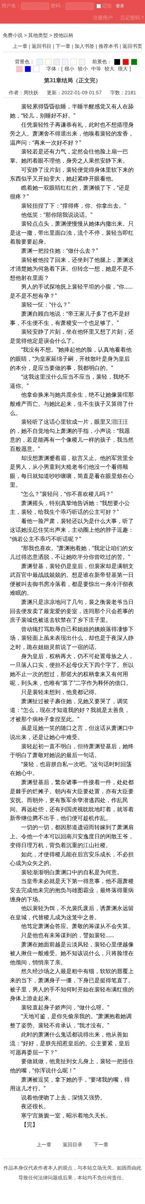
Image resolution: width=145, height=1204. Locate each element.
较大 (109, 68)
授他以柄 (63, 35)
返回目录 (72, 1144)
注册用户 (103, 17)
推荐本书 (108, 46)
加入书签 (84, 46)
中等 (96, 68)
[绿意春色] (82, 62)
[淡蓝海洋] (40, 62)
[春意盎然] (134, 62)
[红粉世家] (65, 62)
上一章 (20, 46)
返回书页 (132, 46)
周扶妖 (31, 92)
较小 (83, 68)
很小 (69, 68)
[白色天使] (36, 69)
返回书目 (41, 46)
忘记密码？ (132, 17)
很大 (123, 68)
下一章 (63, 46)
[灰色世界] (56, 62)
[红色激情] (125, 62)
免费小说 (13, 35)
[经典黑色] (117, 62)
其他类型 (38, 35)
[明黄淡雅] (48, 62)
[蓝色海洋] (28, 69)
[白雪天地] (73, 62)
